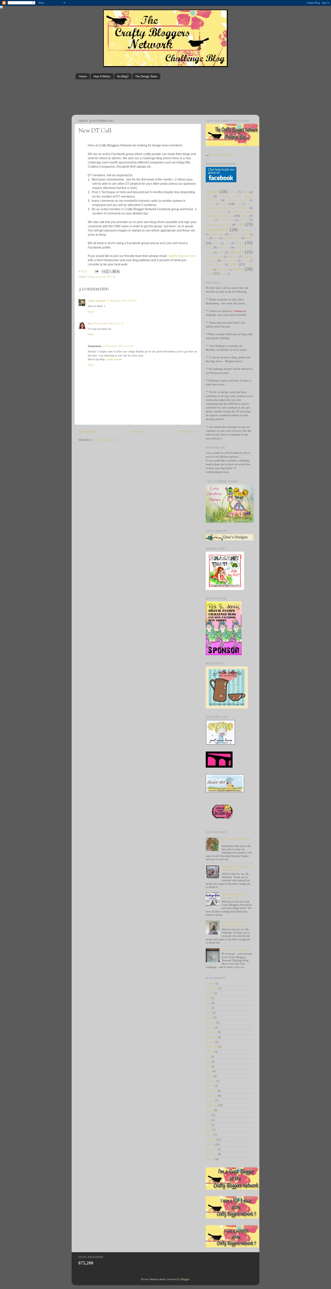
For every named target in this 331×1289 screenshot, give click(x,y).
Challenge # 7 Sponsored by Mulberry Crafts (237, 868)
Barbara (233, 192)
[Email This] (103, 271)
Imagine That (216, 234)
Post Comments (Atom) (106, 439)
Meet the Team (214, 256)
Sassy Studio (223, 269)
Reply (91, 311)
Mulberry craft (229, 260)
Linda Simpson (96, 300)
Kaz (239, 242)
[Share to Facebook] (114, 271)
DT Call (111, 276)
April (208, 1012)
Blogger (185, 1279)
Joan (215, 238)
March (209, 1017)
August (209, 993)
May (208, 1007)
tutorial (223, 273)
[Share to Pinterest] (118, 271)
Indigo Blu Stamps (239, 234)
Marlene (236, 251)
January (210, 1027)
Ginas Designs (246, 230)
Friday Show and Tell (218, 224)
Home (83, 76)
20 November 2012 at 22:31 (108, 323)
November (211, 1037)
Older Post (189, 431)
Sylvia (238, 268)
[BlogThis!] (107, 271)
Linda (221, 252)
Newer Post (87, 431)
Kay (227, 243)
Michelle (233, 256)
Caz (208, 196)
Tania (209, 273)
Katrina (216, 243)
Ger (240, 224)
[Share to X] (111, 271)
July (208, 997)
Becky (245, 192)
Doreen (244, 215)
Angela (212, 191)
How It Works (102, 76)
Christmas (210, 204)
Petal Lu (245, 260)
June (208, 1002)
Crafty (238, 204)
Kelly (209, 247)
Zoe (90, 323)
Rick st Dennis (214, 264)
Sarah (233, 264)
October (210, 983)
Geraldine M (217, 229)
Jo (207, 238)
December (211, 1032)
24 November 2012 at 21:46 (118, 346)
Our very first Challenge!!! (236, 949)
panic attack (114, 359)
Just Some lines (231, 238)
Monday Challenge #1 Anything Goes (233, 896)
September (211, 988)
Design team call (96, 276)
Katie (249, 238)
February (210, 1022)
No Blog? (123, 76)
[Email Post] (96, 270)
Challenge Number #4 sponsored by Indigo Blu (235, 924)
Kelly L (224, 247)
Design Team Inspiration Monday (229, 213)
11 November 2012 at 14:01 (122, 300)
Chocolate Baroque (237, 200)
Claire (223, 204)
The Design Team (146, 76)
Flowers (243, 219)
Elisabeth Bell (226, 219)
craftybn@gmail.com (181, 256)
